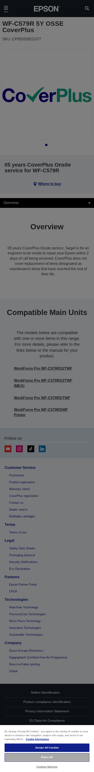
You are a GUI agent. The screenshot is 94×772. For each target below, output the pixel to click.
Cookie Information (37, 739)
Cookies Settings (47, 766)
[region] (47, 748)
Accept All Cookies (47, 747)
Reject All (47, 757)
